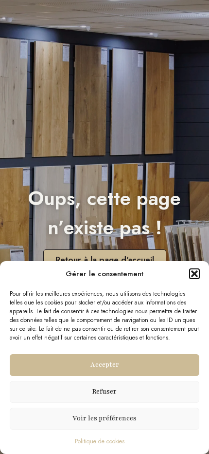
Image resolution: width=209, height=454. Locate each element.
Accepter (104, 364)
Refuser (104, 391)
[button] (194, 274)
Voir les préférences (104, 418)
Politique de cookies (99, 441)
